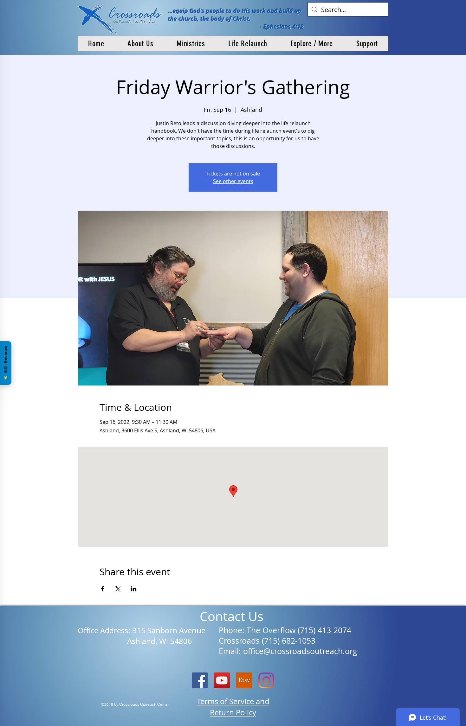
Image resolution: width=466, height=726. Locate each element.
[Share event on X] (118, 588)
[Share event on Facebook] (103, 588)
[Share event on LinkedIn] (134, 588)
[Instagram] (266, 680)
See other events (233, 181)
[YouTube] (222, 680)
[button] (140, 43)
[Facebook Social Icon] (200, 680)
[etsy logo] (244, 680)
